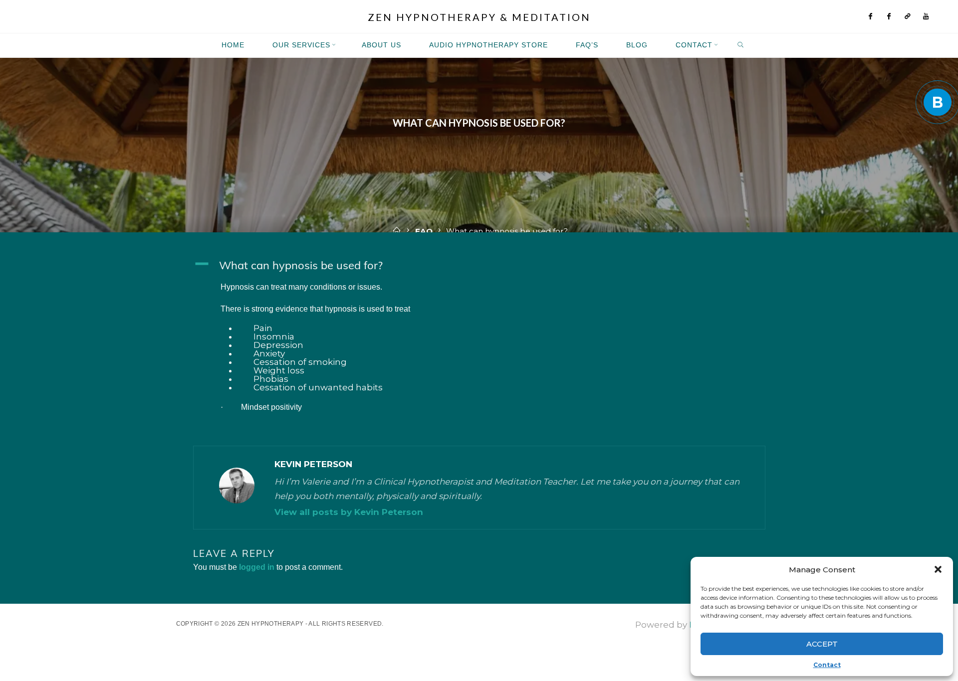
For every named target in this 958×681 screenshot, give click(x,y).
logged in (256, 567)
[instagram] (889, 16)
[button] (938, 569)
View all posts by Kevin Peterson (348, 512)
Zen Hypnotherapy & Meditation (479, 17)
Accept (822, 644)
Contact (827, 665)
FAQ (424, 231)
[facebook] (871, 16)
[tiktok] (908, 16)
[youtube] (926, 16)
